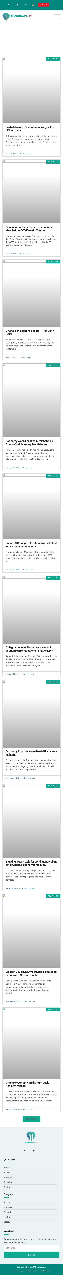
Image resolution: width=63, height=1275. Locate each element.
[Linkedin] (17, 5)
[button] (33, 5)
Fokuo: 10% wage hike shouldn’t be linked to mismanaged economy (31, 544)
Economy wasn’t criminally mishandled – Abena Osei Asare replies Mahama (30, 442)
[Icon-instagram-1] (13, 5)
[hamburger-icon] (57, 16)
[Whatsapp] (26, 5)
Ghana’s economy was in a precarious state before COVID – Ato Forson (29, 228)
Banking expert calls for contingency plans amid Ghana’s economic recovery (31, 863)
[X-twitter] (9, 5)
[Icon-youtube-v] (21, 5)
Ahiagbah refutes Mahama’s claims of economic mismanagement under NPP (29, 649)
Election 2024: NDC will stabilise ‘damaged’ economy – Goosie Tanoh (31, 973)
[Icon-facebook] (4, 5)
